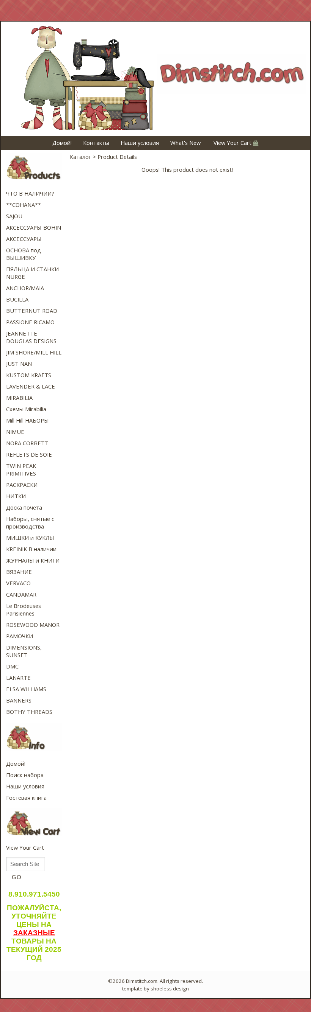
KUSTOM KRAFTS (28, 375)
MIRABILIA (19, 397)
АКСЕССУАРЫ (24, 239)
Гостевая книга (26, 797)
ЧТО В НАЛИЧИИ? (30, 193)
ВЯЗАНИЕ (19, 571)
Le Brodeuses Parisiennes (23, 609)
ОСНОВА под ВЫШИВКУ (23, 253)
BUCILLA (17, 299)
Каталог (80, 156)
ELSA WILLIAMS (26, 689)
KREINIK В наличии (31, 549)
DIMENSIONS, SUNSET (24, 651)
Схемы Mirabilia (26, 409)
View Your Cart (232, 142)
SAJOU (14, 216)
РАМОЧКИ (19, 636)
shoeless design (170, 988)
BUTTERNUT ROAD (31, 310)
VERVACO (18, 583)
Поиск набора (25, 775)
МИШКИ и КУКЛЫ (30, 537)
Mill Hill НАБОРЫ (27, 420)
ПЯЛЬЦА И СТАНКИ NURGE (32, 272)
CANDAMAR (21, 594)
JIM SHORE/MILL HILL (33, 352)
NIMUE (15, 431)
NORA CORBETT (27, 443)
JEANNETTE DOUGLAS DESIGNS (31, 337)
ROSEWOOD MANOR (33, 624)
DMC (12, 666)
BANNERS (18, 700)
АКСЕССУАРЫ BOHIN (33, 227)
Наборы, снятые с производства (30, 522)
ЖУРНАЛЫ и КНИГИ (33, 560)
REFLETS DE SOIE (29, 454)
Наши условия (140, 142)
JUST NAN (19, 363)
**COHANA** (23, 204)
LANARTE (18, 677)
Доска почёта (24, 507)
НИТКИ (16, 496)
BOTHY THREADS (29, 711)
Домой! (62, 142)
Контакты (96, 142)
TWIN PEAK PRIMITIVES (21, 469)
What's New (185, 142)
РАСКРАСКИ (22, 484)
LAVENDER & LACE (30, 386)
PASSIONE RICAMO (30, 322)
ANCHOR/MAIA (25, 288)
